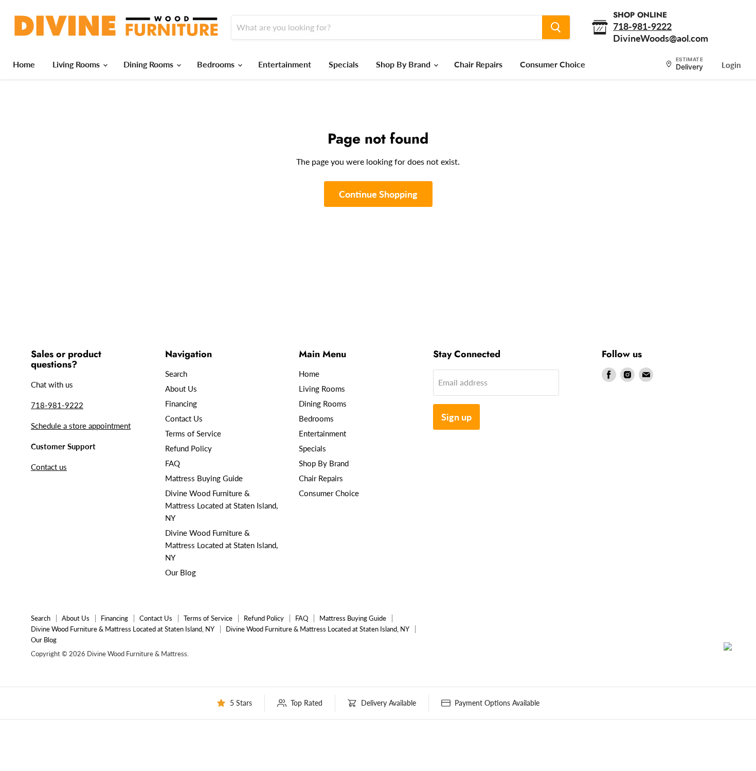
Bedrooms (217, 64)
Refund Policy (188, 448)
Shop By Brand (404, 64)
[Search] (556, 27)
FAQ (172, 463)
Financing (181, 403)
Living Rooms (77, 64)
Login (731, 64)
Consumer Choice (552, 64)
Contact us (49, 466)
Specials (343, 64)
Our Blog (180, 572)
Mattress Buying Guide (204, 478)
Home (24, 64)
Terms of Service (193, 433)
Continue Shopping (378, 194)
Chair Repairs (478, 64)
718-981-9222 (57, 405)
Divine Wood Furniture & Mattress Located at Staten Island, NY (221, 505)
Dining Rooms (149, 64)
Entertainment (284, 64)
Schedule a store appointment (81, 425)
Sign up (456, 417)
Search (176, 373)
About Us (181, 388)
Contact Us (184, 418)
